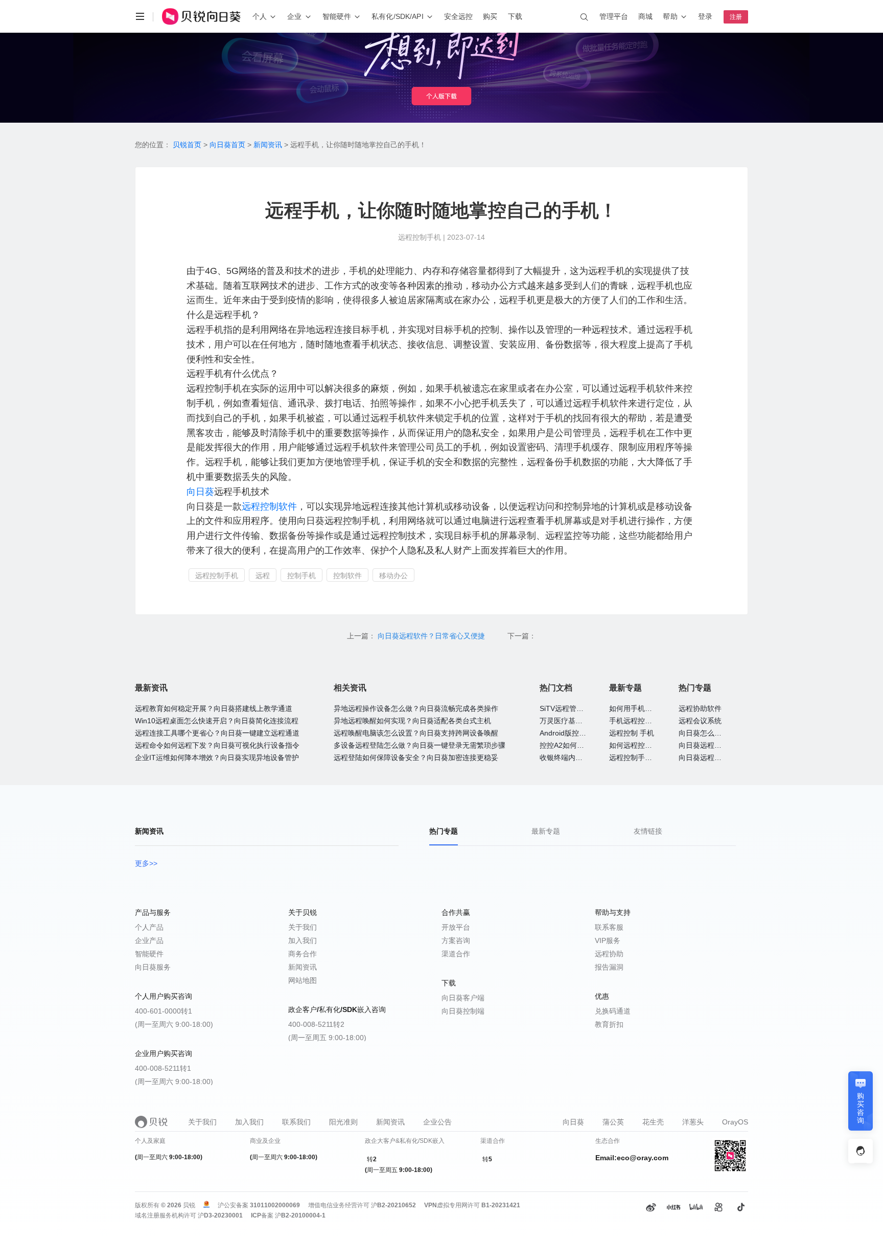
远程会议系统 (700, 721)
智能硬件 (149, 954)
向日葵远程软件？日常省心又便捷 (432, 636)
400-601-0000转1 (163, 1011)
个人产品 (149, 927)
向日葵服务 (153, 967)
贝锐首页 (187, 145)
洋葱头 (693, 1122)
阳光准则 (343, 1122)
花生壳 (653, 1122)
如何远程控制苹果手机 (645, 745)
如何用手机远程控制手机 (648, 708)
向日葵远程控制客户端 (714, 757)
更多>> (146, 863)
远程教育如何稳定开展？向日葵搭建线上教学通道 (213, 708)
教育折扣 (609, 1024)
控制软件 (347, 575)
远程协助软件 (700, 708)
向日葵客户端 (463, 998)
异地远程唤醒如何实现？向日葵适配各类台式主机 (412, 721)
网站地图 (302, 980)
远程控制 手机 (631, 733)
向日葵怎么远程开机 (711, 733)
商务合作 (302, 954)
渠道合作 (456, 954)
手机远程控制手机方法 (645, 721)
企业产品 (149, 940)
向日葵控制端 (463, 1011)
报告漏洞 (609, 967)
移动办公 (393, 575)
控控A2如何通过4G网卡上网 (585, 745)
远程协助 (609, 954)
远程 (262, 575)
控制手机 (301, 575)
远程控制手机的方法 (641, 757)
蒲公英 (613, 1122)
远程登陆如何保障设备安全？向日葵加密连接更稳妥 (416, 757)
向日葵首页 (227, 145)
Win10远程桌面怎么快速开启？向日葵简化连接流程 (216, 721)
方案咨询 (456, 940)
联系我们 (296, 1122)
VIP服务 (607, 940)
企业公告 (437, 1122)
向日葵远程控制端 (707, 745)
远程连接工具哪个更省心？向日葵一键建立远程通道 (217, 733)
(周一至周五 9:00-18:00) (327, 1037)
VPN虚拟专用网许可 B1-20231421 (472, 1205)
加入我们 (302, 940)
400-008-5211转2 (316, 1024)
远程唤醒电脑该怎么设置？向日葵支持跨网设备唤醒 (416, 733)
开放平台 (456, 927)
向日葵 (200, 492)
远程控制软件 (269, 506)
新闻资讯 (267, 145)
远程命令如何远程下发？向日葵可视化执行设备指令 (217, 745)
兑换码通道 (613, 1011)
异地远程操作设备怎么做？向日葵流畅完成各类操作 (416, 708)
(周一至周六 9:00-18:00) (174, 1024)
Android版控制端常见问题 (581, 733)
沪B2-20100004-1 (300, 1215)
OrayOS (735, 1122)
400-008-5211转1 (163, 1068)
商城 (645, 16)
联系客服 (609, 927)
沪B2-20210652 (393, 1205)
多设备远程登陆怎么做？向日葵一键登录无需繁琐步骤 (419, 745)
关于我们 (302, 927)
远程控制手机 (216, 575)
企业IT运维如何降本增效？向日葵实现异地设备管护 (217, 757)
